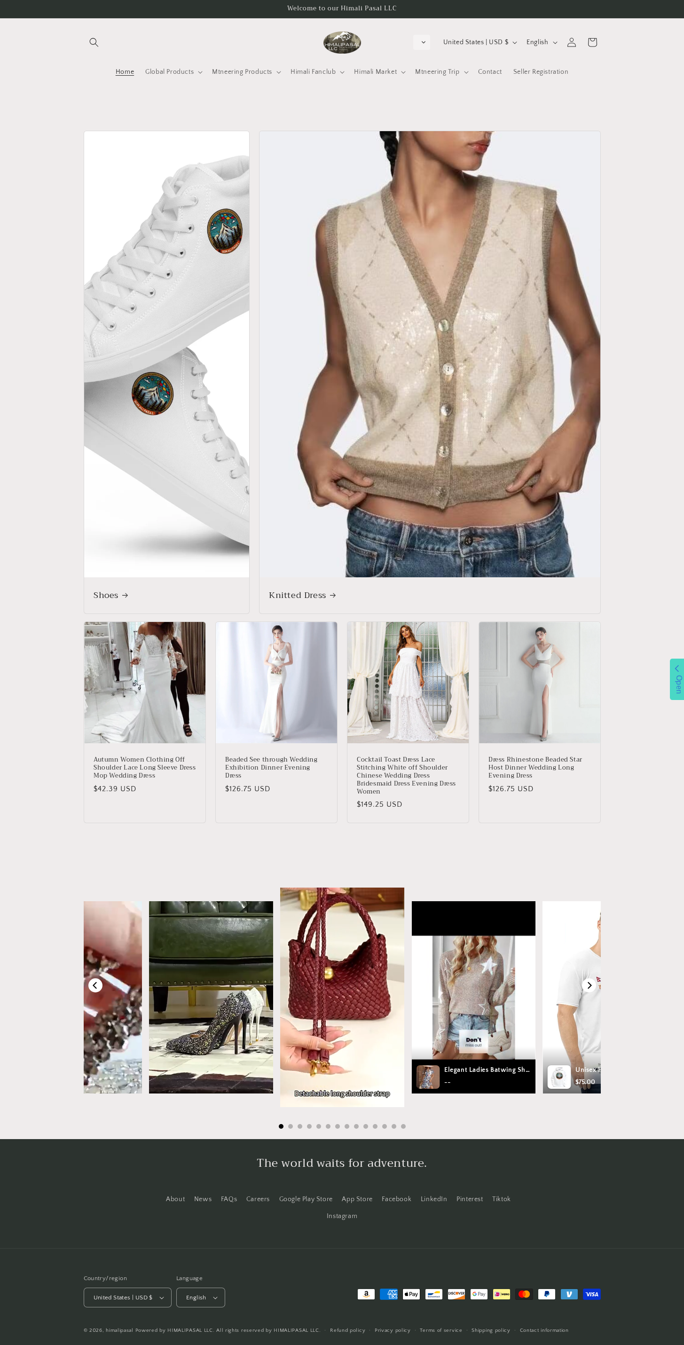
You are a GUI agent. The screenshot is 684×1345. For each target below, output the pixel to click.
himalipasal (120, 1330)
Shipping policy (491, 1330)
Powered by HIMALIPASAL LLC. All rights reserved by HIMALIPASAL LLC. (228, 1330)
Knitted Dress (297, 595)
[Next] (589, 985)
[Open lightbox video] (342, 998)
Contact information (544, 1330)
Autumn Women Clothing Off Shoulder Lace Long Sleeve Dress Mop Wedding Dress (145, 768)
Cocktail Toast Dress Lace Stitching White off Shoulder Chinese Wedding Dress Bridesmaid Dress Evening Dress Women (406, 775)
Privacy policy (393, 1330)
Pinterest (469, 1199)
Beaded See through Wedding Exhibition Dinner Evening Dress (271, 768)
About (175, 1199)
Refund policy (347, 1330)
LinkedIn (434, 1199)
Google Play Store (306, 1199)
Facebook (396, 1199)
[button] (94, 42)
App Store (357, 1199)
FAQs (229, 1199)
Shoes (106, 595)
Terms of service (441, 1330)
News (203, 1199)
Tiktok (501, 1199)
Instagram (342, 1216)
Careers (258, 1199)
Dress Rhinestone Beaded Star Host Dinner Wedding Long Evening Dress (535, 768)
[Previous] (95, 985)
